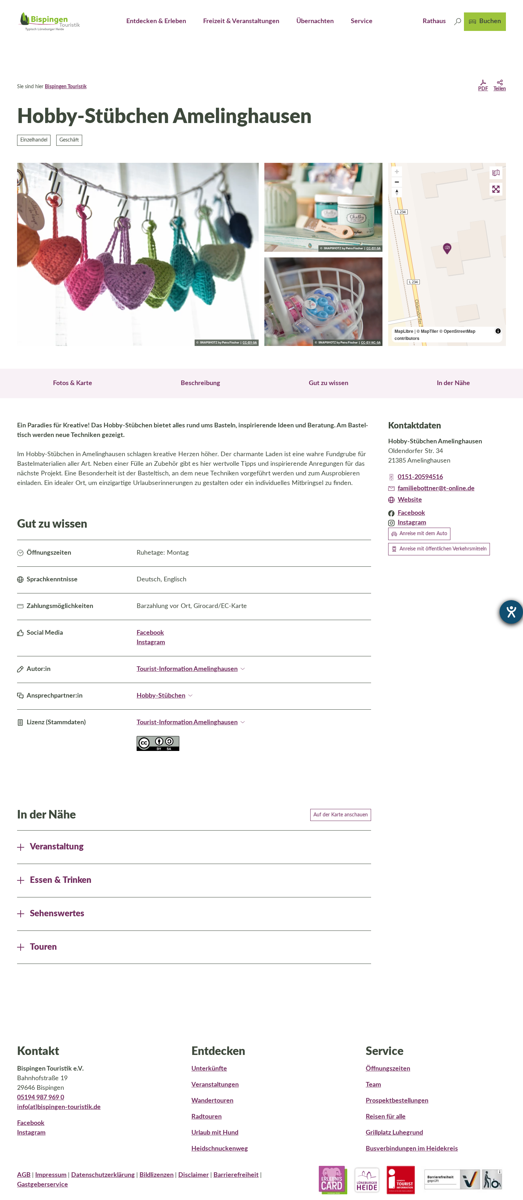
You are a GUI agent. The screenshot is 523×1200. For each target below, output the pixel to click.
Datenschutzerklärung (103, 1175)
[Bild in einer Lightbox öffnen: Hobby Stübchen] (323, 207)
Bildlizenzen (156, 1175)
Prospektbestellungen (397, 1101)
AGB (24, 1175)
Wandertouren (212, 1101)
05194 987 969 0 (40, 1097)
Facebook (150, 633)
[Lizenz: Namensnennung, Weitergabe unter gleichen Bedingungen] (158, 749)
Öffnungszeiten (388, 1069)
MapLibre (404, 331)
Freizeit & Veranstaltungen (241, 21)
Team (373, 1085)
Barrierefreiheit (236, 1175)
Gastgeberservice (42, 1185)
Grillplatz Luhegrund (394, 1133)
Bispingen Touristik (65, 86)
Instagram (151, 642)
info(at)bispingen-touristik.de (59, 1107)
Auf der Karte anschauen (340, 814)
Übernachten (315, 21)
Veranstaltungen (215, 1085)
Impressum (51, 1175)
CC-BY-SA (250, 342)
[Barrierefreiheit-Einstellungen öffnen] (511, 612)
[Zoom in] (397, 171)
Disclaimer (193, 1175)
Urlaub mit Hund (214, 1133)
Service (362, 21)
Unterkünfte (209, 1069)
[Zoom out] (397, 182)
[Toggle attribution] (498, 331)
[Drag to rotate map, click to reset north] (397, 192)
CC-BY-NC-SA (371, 342)
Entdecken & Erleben (156, 21)
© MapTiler (427, 331)
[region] (447, 254)
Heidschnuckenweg (219, 1149)
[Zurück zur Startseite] (49, 21)
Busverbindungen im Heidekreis (412, 1149)
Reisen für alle (386, 1117)
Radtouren (206, 1117)
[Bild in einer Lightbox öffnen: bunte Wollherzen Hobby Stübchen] (138, 254)
